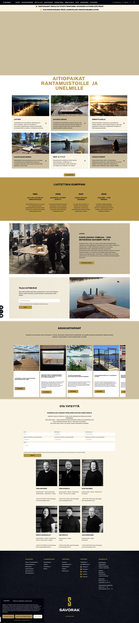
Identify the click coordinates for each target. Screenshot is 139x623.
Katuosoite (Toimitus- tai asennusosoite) (33, 437)
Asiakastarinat (48, 2)
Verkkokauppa (84, 2)
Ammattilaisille (69, 2)
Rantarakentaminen (27, 2)
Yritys (77, 2)
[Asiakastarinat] (124, 161)
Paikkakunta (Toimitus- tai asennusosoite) (94, 437)
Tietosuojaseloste (26, 620)
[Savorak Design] (85, 123)
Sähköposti (57, 432)
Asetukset (37, 616)
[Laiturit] (46, 123)
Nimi (25, 432)
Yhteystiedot (93, 2)
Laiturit (17, 2)
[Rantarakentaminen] (46, 161)
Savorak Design (58, 2)
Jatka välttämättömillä (24, 616)
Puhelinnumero (88, 432)
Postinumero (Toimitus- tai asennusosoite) (63, 437)
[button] (134, 2)
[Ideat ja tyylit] (85, 161)
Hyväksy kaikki (8, 616)
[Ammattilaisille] (124, 123)
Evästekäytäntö (17, 620)
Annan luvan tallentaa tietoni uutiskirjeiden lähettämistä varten (34, 304)
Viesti (25, 442)
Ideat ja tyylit (39, 2)
